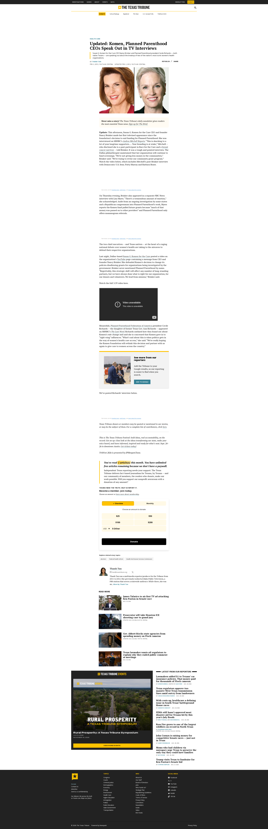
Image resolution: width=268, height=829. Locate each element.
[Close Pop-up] (173, 4)
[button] (134, 414)
